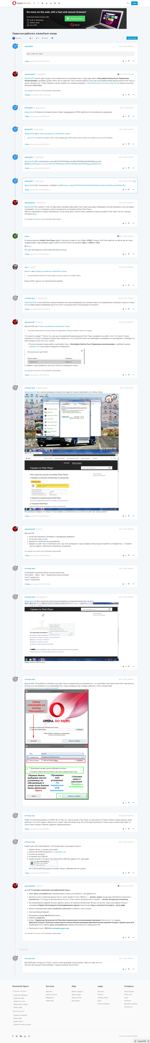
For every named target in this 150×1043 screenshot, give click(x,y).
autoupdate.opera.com (60, 928)
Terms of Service (104, 1004)
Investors (127, 1001)
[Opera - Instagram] (29, 1036)
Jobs (126, 997)
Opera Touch (18, 1021)
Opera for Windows (21, 995)
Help (74, 986)
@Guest (40, 322)
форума (64, 250)
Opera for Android (20, 1015)
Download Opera (76, 18)
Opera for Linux (19, 1001)
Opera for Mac (19, 998)
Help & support (77, 991)
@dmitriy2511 (41, 74)
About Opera (129, 991)
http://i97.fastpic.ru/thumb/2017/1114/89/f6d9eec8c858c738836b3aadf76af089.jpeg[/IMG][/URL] (65, 164)
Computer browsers (19, 991)
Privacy (100, 994)
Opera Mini (18, 1018)
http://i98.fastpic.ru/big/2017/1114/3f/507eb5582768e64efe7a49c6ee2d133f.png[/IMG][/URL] (91, 185)
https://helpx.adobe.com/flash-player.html (102, 83)
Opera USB (18, 1007)
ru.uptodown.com (59, 852)
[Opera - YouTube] (21, 1036)
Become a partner (131, 1004)
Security (101, 991)
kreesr (27, 236)
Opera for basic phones (22, 1024)
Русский (18, 38)
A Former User (30, 298)
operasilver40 (30, 74)
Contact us (128, 1007)
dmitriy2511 (29, 46)
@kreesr (33, 267)
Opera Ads (50, 1001)
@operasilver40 (30, 112)
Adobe (111, 336)
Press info (128, 994)
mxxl (26, 267)
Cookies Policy (103, 997)
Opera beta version (21, 1004)
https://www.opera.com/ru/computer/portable (41, 688)
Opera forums (77, 997)
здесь (34, 214)
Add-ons (49, 991)
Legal (100, 986)
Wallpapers (50, 997)
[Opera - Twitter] (16, 1036)
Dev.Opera (76, 1001)
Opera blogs (76, 994)
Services (50, 986)
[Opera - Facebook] (12, 1036)
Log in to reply (132, 38)
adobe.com (35, 346)
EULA (99, 1001)
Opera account (51, 994)
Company (129, 986)
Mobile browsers (18, 1011)
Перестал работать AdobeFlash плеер (55, 134)
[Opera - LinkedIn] (25, 1036)
